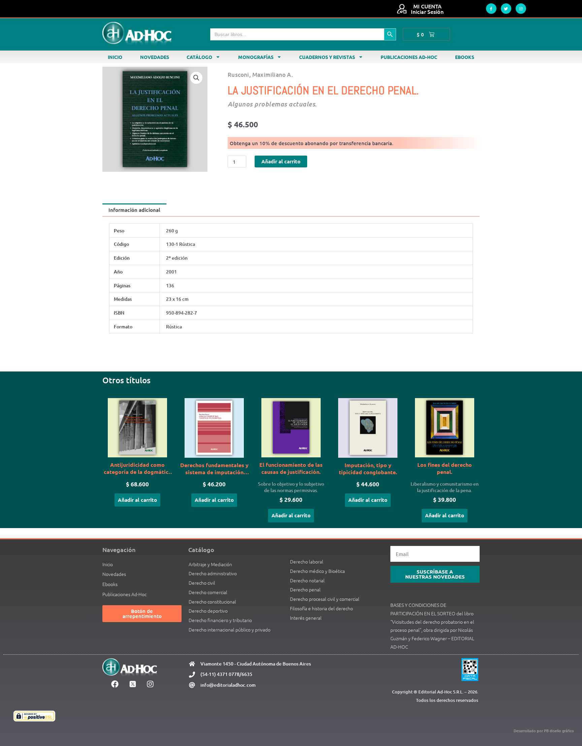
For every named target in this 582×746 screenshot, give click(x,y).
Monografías (255, 57)
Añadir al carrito (280, 161)
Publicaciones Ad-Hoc (409, 57)
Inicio (115, 57)
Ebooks (464, 57)
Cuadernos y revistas (327, 57)
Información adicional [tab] (134, 209)
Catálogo (199, 57)
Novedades (154, 57)
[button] (196, 78)
